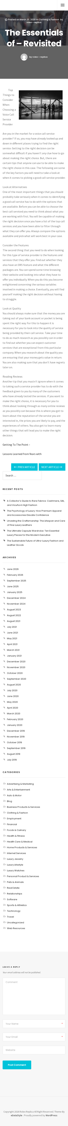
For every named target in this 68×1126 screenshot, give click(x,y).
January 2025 (14, 592)
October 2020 (15, 673)
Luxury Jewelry (15, 859)
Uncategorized (15, 922)
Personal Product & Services (23, 876)
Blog (9, 801)
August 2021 (13, 621)
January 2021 (14, 655)
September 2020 (16, 679)
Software (12, 899)
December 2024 (16, 598)
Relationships (14, 893)
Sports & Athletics (17, 905)
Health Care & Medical (19, 841)
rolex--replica (34, 22)
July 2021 (12, 627)
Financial (12, 824)
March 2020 (13, 713)
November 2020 (16, 667)
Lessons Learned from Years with (22, 454)
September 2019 (16, 748)
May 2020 (12, 702)
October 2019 (14, 742)
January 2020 (14, 725)
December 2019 (16, 731)
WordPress (51, 1115)
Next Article (50, 467)
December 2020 (16, 661)
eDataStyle (16, 1115)
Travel (10, 916)
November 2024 (16, 603)
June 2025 (13, 586)
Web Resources (16, 928)
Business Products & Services (23, 807)
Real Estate (13, 888)
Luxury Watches (15, 870)
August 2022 (14, 615)
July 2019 (12, 759)
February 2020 (15, 719)
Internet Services (16, 853)
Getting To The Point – (16, 444)
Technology (13, 911)
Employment (14, 818)
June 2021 (12, 632)
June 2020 (13, 696)
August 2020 (14, 684)
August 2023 (14, 609)
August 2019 (13, 754)
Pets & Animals (15, 882)
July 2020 (12, 690)
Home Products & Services (22, 847)
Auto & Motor (14, 795)
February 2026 (15, 575)
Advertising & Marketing (20, 784)
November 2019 (16, 736)
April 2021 (12, 644)
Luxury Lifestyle (15, 864)
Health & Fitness (16, 836)
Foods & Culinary (16, 830)
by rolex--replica (38, 56)
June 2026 (13, 569)
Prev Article (26, 467)
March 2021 (13, 650)
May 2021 (12, 638)
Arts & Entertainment (18, 789)
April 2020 (12, 707)
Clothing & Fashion (49, 19)
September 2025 (16, 580)
